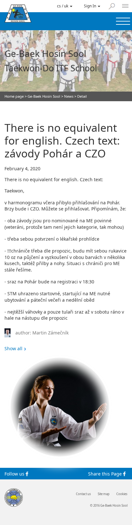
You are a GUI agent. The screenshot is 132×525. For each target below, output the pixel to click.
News (68, 96)
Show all (13, 348)
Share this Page (105, 473)
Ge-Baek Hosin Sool (44, 96)
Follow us (15, 473)
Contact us (83, 494)
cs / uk (63, 5)
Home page (14, 96)
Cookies (122, 494)
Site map (104, 494)
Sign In (90, 5)
